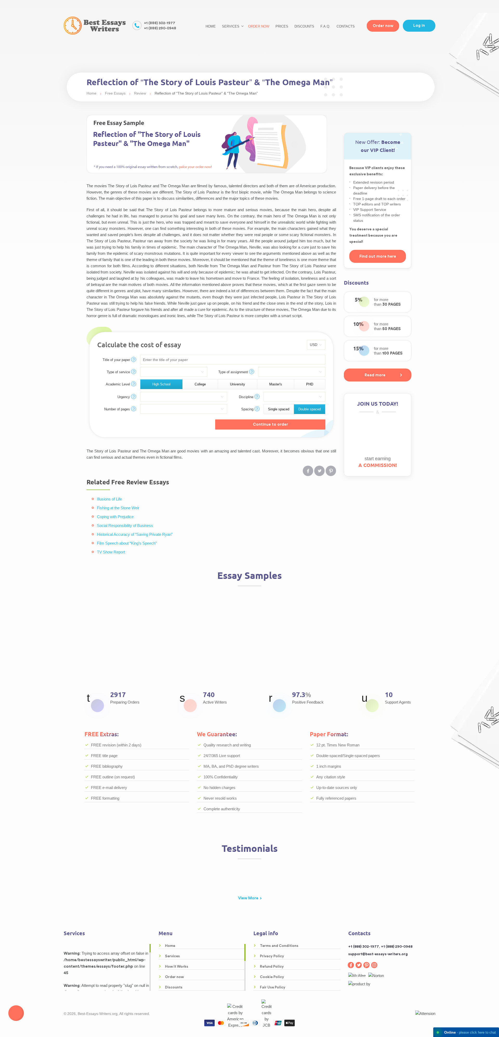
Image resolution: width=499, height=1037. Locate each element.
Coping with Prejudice (115, 516)
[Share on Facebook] (308, 471)
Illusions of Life (109, 499)
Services (172, 956)
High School (161, 384)
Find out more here (377, 256)
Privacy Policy (272, 956)
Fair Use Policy (272, 987)
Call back (16, 1013)
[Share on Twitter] (319, 471)
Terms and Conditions (279, 946)
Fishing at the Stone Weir (118, 508)
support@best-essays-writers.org (378, 954)
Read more (375, 375)
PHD (309, 384)
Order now (258, 26)
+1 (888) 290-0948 (160, 28)
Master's (275, 384)
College (200, 384)
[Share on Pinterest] (331, 471)
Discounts (304, 26)
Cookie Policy (272, 977)
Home (211, 26)
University (237, 384)
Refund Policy (272, 966)
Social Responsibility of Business (125, 525)
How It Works (176, 966)
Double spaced (309, 409)
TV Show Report (111, 552)
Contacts (346, 26)
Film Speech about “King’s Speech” (127, 543)
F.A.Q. (325, 26)
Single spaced (278, 409)
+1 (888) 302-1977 (159, 23)
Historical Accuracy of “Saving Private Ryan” (135, 534)
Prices (281, 26)
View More (248, 898)
